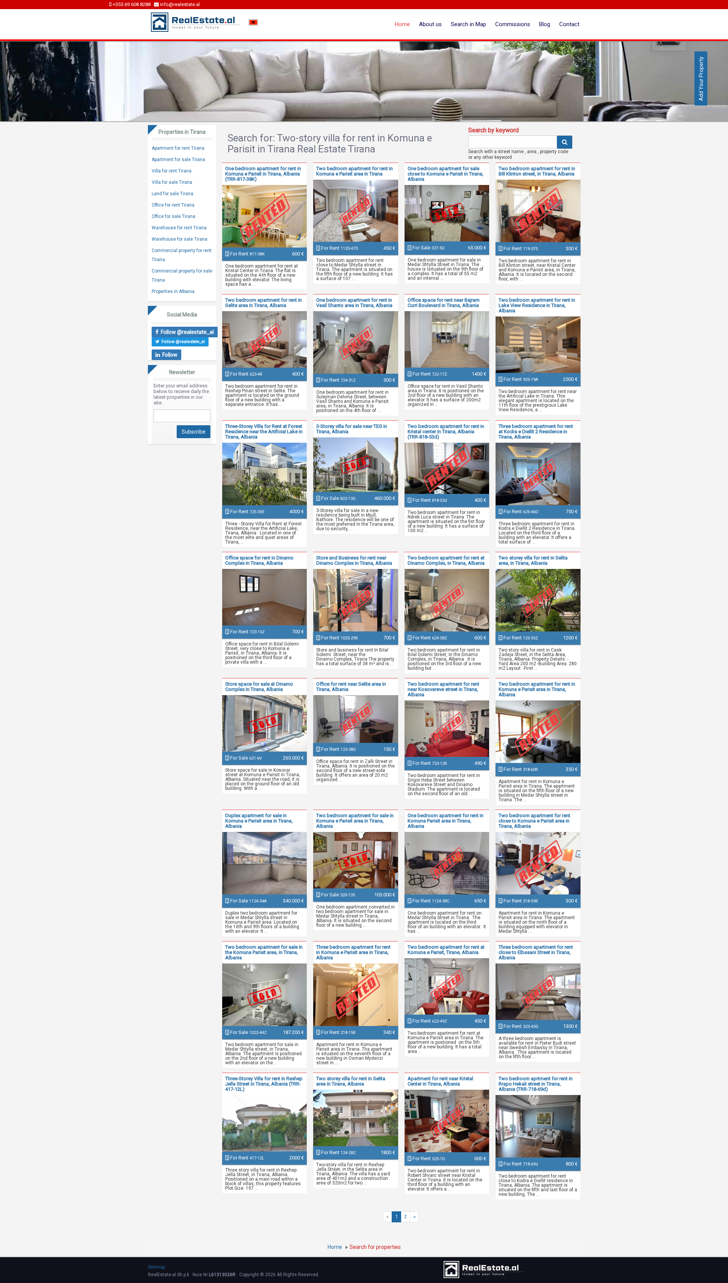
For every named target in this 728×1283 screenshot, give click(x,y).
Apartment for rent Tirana (178, 148)
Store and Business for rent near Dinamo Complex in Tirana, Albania (354, 560)
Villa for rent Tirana (171, 171)
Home (402, 24)
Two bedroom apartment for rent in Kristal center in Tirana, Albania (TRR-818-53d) (446, 431)
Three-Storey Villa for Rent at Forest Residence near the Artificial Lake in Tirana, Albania (264, 431)
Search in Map (468, 24)
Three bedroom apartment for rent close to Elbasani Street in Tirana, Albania (536, 952)
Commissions (512, 24)
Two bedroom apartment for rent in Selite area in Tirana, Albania (263, 302)
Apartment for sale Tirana (178, 159)
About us (430, 24)
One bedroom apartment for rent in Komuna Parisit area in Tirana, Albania (445, 821)
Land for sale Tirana (172, 193)
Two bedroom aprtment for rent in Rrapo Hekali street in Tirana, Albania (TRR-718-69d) (536, 1084)
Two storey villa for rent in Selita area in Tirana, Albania (350, 1081)
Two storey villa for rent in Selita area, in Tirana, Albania (533, 560)
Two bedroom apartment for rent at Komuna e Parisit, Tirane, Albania (446, 949)
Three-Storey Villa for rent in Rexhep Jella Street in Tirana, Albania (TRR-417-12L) (264, 1084)
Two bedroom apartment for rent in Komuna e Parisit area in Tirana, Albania (537, 689)
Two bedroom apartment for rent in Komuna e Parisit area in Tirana (354, 171)
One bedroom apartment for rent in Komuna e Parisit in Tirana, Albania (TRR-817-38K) (263, 174)
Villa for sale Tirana (172, 182)
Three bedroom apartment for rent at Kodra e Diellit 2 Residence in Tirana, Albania (536, 431)
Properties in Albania (173, 291)
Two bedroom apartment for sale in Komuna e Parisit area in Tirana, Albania (355, 821)
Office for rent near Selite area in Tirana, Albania (351, 686)
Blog (544, 24)
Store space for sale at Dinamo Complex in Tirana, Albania (259, 686)
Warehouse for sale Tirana (179, 239)
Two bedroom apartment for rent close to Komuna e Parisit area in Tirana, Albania (534, 821)
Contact (569, 24)
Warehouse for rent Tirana (179, 227)
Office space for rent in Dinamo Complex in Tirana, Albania (259, 560)
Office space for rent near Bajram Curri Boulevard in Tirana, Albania (444, 302)
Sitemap (156, 1267)
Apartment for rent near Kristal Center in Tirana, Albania (440, 1081)
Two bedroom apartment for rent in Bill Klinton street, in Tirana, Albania (537, 171)
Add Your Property (701, 78)
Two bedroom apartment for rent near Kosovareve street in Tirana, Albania (443, 689)
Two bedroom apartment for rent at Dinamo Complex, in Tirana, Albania (446, 560)
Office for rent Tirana (173, 205)
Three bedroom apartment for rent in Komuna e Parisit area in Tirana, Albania (353, 952)
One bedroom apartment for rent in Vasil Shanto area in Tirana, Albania (354, 302)
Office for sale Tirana (173, 216)
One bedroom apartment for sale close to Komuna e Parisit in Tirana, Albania (445, 174)
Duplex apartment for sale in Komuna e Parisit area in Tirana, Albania (259, 821)
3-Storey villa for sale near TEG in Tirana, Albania (351, 428)
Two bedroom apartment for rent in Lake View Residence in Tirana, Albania (537, 305)
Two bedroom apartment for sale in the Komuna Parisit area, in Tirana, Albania (264, 952)
